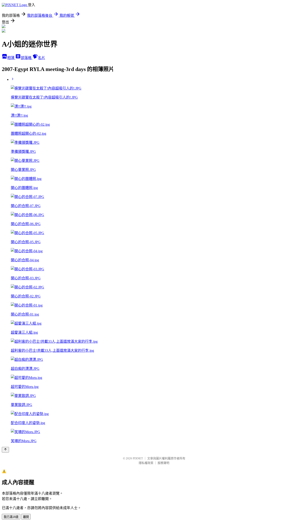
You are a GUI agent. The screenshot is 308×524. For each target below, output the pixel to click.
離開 (26, 517)
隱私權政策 (146, 463)
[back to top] (5, 450)
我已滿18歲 (11, 517)
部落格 (26, 58)
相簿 (11, 58)
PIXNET (138, 458)
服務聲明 (163, 463)
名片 (41, 58)
